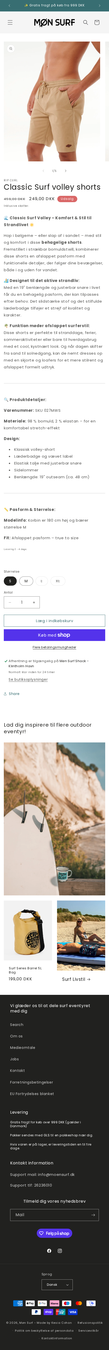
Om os (16, 1036)
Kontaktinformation (57, 1338)
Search (17, 1024)
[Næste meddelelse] (99, 5)
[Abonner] (93, 1215)
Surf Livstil (73, 979)
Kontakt (17, 1070)
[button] (10, 22)
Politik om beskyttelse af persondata (44, 1331)
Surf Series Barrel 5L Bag (25, 970)
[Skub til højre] (65, 170)
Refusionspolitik (90, 1323)
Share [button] (14, 693)
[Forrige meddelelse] (9, 5)
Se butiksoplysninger (28, 679)
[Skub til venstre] (43, 170)
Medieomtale (22, 1047)
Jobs (14, 1059)
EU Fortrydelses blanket (32, 1093)
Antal (8, 592)
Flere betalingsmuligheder (54, 647)
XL (60, 582)
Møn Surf (26, 1323)
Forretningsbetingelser (31, 1082)
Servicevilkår (88, 1331)
